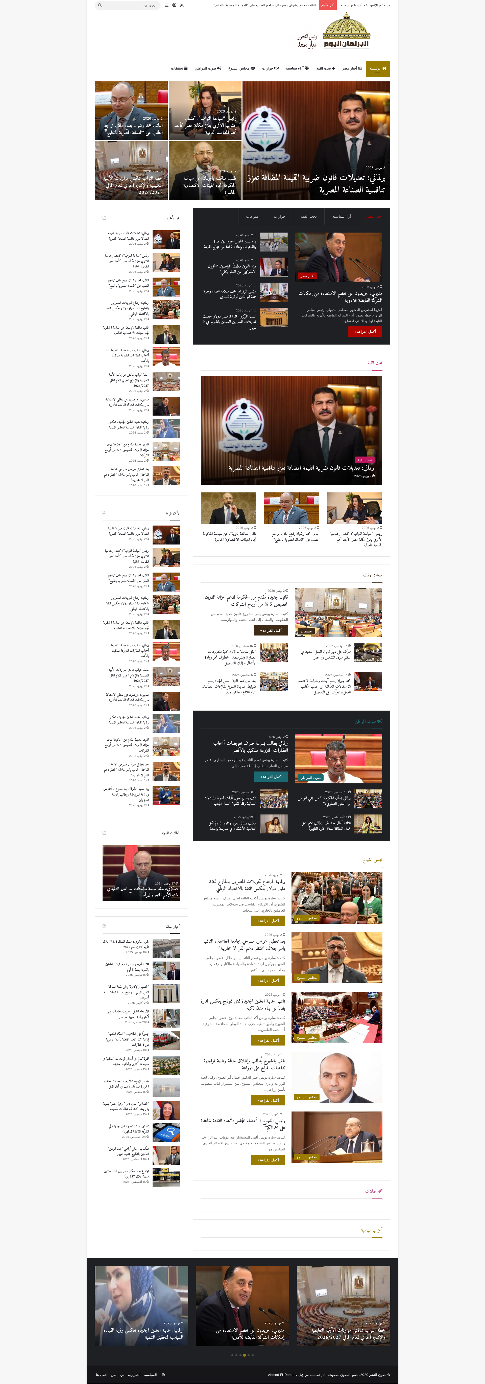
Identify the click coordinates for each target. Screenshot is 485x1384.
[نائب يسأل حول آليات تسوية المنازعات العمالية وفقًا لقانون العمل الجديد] (274, 798)
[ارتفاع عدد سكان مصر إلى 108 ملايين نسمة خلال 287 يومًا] (166, 1177)
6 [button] (232, 1355)
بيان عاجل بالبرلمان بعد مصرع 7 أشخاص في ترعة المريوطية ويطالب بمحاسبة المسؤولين (208, 185)
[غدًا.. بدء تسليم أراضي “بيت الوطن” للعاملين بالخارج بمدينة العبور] (166, 1155)
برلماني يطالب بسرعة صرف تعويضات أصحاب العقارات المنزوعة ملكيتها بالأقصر (250, 747)
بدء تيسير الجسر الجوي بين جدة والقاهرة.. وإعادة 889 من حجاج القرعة (136, 185)
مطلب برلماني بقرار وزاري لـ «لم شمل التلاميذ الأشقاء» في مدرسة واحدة (232, 826)
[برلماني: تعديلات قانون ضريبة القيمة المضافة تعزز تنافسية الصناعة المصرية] (291, 430)
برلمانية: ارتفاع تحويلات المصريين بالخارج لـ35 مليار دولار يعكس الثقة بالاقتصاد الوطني (256, 5)
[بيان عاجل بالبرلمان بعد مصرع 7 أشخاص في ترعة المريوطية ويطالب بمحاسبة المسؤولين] (205, 170)
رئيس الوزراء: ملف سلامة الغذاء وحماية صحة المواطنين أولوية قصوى (229, 294)
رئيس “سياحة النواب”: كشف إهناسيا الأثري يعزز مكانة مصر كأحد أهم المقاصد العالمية (356, 539)
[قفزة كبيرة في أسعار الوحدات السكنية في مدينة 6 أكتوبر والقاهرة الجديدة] (166, 1065)
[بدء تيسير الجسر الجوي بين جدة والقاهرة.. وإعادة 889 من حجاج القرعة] (131, 170)
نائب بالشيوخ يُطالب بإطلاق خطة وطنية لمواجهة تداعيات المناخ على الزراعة (244, 1065)
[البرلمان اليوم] (338, 35)
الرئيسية (375, 68)
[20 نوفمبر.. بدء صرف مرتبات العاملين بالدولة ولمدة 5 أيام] (166, 970)
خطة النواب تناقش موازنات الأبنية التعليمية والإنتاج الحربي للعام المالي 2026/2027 (129, 380)
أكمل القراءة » (365, 331)
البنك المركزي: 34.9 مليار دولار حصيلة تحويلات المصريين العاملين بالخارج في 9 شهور (229, 322)
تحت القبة (324, 68)
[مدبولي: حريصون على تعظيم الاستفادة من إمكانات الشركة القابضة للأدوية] (316, 140)
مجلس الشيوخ (239, 68)
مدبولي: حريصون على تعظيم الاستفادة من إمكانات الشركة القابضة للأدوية (325, 184)
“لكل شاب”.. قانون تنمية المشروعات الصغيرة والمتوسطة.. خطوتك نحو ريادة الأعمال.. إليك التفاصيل (230, 657)
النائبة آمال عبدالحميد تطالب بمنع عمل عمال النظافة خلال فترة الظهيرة (326, 826)
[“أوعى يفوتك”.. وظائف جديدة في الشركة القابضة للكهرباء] (166, 1132)
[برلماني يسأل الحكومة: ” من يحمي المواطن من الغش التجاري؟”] (368, 798)
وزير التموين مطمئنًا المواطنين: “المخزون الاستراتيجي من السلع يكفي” (232, 269)
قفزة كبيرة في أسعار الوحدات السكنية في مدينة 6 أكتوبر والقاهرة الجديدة (126, 1062)
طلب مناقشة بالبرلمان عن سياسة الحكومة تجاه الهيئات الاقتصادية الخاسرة (229, 536)
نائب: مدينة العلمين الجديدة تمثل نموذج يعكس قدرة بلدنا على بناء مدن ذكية (243, 1005)
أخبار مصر (350, 68)
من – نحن (118, 1375)
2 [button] (249, 1355)
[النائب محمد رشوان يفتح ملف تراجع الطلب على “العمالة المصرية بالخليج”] (291, 508)
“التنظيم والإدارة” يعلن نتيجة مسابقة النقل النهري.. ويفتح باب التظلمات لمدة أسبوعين (126, 992)
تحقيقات (177, 68)
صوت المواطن (206, 68)
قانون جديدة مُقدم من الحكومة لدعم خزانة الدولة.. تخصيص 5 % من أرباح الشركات (132, 125)
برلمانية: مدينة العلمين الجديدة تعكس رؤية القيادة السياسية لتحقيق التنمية (206, 129)
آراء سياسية (295, 68)
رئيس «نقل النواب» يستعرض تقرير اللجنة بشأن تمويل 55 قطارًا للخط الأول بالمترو (144, 892)
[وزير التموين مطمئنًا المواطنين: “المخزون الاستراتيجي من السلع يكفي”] (274, 267)
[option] (242, 140)
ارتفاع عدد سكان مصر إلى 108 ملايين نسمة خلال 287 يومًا (126, 1174)
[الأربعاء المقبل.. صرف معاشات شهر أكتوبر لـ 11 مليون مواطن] (166, 1018)
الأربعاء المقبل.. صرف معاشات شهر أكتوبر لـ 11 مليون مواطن (128, 1014)
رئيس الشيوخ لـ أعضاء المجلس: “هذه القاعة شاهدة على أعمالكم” (243, 1124)
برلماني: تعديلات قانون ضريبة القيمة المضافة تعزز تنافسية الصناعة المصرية (128, 236)
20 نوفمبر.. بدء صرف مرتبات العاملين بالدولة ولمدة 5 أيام (127, 967)
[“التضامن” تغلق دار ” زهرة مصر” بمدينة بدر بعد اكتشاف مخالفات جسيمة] (166, 1110)
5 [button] (236, 1355)
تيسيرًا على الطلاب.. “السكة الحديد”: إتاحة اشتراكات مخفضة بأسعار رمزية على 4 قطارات (127, 1039)
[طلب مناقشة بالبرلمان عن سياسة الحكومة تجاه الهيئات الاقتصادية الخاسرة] (228, 508)
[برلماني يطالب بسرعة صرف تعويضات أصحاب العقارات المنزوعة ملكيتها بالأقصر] (166, 356)
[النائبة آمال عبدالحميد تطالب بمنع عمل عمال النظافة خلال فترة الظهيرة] (368, 823)
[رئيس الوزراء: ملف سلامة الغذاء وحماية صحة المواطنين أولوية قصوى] (274, 292)
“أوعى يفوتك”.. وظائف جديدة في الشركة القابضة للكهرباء (129, 1129)
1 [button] (253, 1355)
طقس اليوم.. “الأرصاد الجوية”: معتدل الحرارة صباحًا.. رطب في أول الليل (126, 1084)
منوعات (252, 216)
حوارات (268, 68)
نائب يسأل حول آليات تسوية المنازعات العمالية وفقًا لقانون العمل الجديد (230, 801)
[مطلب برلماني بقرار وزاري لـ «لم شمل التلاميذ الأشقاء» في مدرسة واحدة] (274, 823)
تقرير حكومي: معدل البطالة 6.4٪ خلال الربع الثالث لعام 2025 (126, 944)
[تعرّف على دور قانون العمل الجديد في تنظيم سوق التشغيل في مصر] (368, 652)
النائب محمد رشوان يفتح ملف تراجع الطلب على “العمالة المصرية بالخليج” (295, 536)
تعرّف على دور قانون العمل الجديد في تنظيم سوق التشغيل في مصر (326, 654)
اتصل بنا (101, 1375)
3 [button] (245, 1355)
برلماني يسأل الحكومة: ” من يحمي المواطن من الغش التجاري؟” (324, 801)
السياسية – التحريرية (142, 1375)
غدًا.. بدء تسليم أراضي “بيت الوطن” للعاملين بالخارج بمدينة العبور (128, 1152)
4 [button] (240, 1355)
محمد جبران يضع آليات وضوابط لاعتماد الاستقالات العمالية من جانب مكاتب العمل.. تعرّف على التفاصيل (324, 686)
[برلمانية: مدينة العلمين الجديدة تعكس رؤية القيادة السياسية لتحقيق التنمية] (205, 110)
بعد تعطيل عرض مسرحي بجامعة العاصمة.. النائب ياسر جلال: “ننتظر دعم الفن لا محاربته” (244, 945)
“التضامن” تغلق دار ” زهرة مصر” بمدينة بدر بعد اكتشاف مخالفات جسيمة (126, 1107)
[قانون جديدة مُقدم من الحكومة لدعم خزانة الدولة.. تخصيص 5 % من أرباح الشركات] (131, 110)
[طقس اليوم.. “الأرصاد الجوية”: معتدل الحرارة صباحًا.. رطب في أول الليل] (166, 1087)
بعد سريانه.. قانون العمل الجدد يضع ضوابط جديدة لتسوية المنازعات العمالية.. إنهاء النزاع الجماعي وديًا (229, 686)
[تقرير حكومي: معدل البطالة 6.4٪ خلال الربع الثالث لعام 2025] (166, 948)
